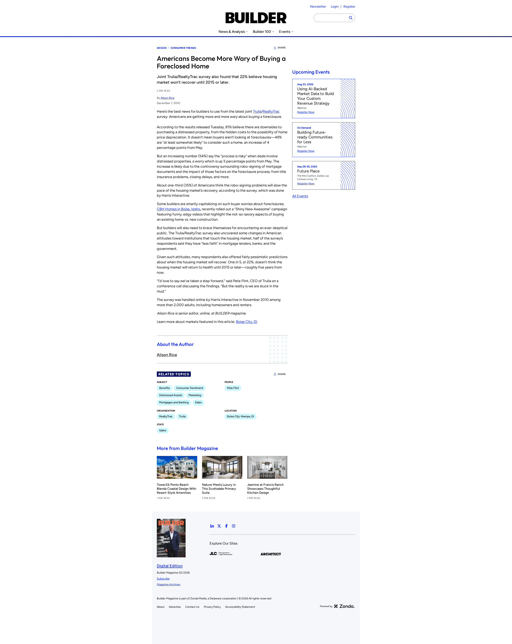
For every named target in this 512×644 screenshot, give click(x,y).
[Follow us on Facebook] (226, 526)
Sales (198, 402)
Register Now (305, 112)
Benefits (164, 388)
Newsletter (318, 6)
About (160, 607)
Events (284, 32)
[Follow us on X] (219, 526)
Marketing (195, 395)
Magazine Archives (168, 584)
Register (349, 6)
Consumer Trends (183, 48)
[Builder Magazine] (256, 17)
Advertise (175, 607)
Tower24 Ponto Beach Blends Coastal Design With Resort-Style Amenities (176, 489)
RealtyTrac (271, 111)
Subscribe (163, 578)
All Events (300, 196)
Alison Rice (167, 98)
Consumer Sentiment (189, 388)
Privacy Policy (212, 607)
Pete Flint (233, 388)
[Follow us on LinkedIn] (212, 526)
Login (335, 6)
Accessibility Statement (240, 607)
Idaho (162, 430)
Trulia (257, 111)
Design (162, 48)
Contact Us (192, 607)
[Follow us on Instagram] (233, 526)
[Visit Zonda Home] (337, 606)
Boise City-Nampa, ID (240, 416)
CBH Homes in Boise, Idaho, (179, 209)
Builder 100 (262, 32)
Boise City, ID (246, 321)
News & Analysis (232, 32)
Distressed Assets (170, 395)
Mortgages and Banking (174, 402)
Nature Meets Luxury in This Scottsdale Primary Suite (219, 489)
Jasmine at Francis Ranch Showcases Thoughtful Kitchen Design (265, 489)
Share (282, 47)
